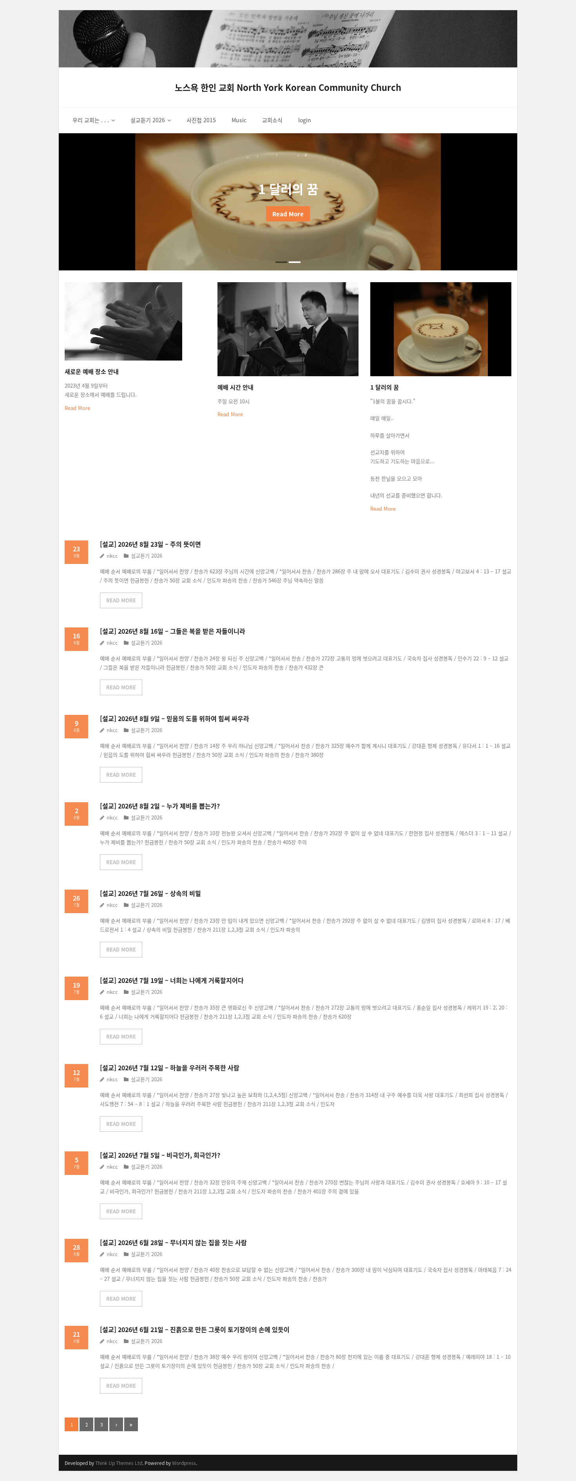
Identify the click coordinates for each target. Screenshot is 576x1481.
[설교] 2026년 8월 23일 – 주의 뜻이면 (150, 544)
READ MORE (121, 600)
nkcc (112, 555)
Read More (77, 407)
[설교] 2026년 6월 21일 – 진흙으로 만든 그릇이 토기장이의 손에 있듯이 (195, 1329)
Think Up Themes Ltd (118, 1462)
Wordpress (184, 1462)
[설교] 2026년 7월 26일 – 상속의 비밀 (150, 893)
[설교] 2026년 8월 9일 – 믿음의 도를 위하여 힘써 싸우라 (174, 718)
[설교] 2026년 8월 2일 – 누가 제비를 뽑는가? (160, 805)
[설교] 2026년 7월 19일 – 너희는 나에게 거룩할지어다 (172, 980)
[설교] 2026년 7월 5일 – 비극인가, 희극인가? (160, 1155)
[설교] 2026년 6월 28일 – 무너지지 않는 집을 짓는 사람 (173, 1242)
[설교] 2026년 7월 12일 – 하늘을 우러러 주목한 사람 (169, 1067)
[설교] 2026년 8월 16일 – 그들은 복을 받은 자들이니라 (172, 631)
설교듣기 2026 (146, 555)
